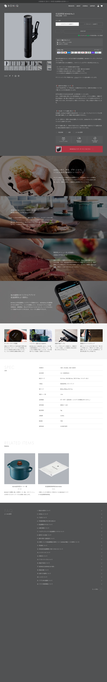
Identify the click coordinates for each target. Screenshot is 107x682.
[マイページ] (98, 6)
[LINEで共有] (15, 76)
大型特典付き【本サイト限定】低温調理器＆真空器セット (53, 1)
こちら (76, 77)
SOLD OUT (83, 31)
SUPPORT (92, 6)
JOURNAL (85, 6)
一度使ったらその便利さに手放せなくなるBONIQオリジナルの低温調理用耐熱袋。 (53, 493)
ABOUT (78, 6)
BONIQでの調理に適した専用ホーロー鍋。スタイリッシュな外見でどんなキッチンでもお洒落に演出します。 (19, 493)
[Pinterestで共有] (18, 76)
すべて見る (96, 50)
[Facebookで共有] (12, 76)
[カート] (101, 6)
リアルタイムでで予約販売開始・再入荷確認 (91, 35)
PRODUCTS (71, 6)
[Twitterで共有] (9, 76)
